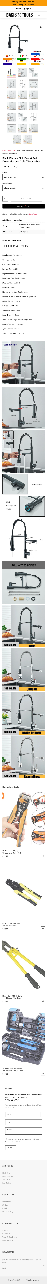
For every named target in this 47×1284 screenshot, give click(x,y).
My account (6, 1201)
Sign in (28, 8)
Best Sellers (6, 1183)
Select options (43, 856)
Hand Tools (11, 150)
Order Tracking (7, 1212)
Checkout (5, 1208)
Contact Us (6, 1233)
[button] (41, 27)
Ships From (7, 183)
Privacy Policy (7, 1240)
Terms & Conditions (9, 1237)
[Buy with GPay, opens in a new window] (23, 206)
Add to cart (26, 198)
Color (5, 172)
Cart (19, 8)
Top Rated (6, 1179)
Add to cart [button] (43, 928)
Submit (10, 1148)
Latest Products (7, 1176)
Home (4, 150)
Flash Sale (6, 1173)
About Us (5, 1230)
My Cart (5, 1205)
